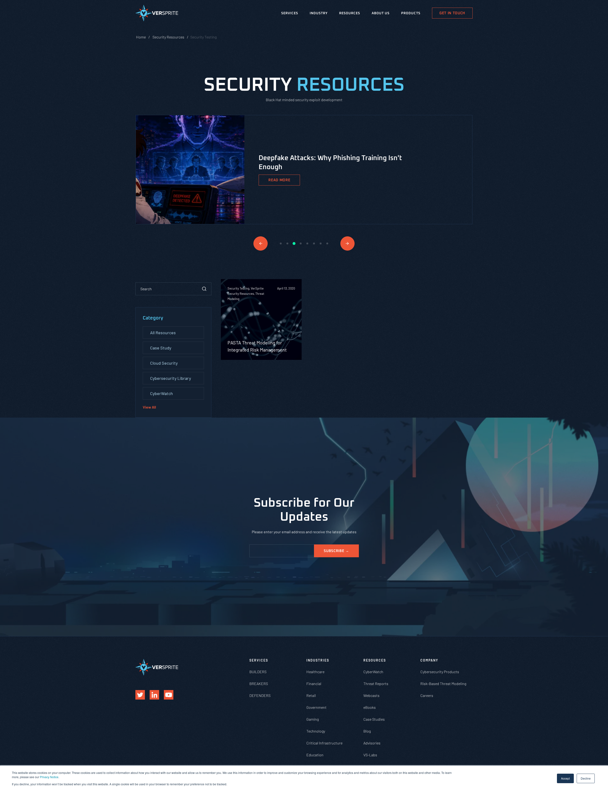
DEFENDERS (260, 695)
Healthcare (315, 671)
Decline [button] (586, 778)
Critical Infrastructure (324, 743)
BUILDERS (257, 671)
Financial (313, 683)
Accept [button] (565, 778)
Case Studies (374, 719)
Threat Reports (375, 683)
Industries (317, 660)
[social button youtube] (168, 695)
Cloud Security (164, 363)
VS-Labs (370, 755)
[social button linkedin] (154, 695)
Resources (349, 13)
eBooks (369, 707)
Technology (315, 731)
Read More (279, 180)
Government (316, 707)
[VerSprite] (156, 14)
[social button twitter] (140, 695)
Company (429, 660)
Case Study (160, 347)
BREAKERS (258, 683)
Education (314, 755)
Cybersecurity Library (170, 378)
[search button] (204, 288)
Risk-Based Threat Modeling (443, 683)
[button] (260, 243)
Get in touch (452, 13)
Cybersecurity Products (439, 671)
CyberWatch (161, 393)
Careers (426, 695)
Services (289, 13)
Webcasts (371, 695)
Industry (319, 13)
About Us (381, 13)
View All (149, 407)
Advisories (371, 743)
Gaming (312, 719)
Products (410, 13)
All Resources (163, 332)
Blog (367, 731)
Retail (311, 695)
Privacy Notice (49, 777)
